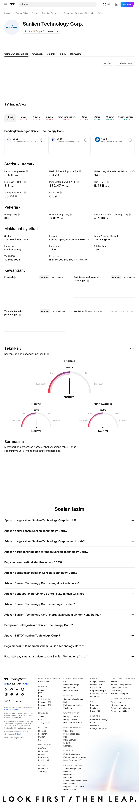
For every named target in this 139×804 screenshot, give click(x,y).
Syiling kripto (44, 699)
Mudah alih (43, 768)
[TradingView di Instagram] (22, 689)
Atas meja (42, 771)
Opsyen (41, 754)
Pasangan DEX (44, 705)
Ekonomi (42, 731)
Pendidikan (95, 708)
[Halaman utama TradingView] (15, 679)
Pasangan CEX (44, 702)
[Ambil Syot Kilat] (105, 63)
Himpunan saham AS (72, 722)
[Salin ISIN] (77, 260)
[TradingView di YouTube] (17, 689)
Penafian (67, 771)
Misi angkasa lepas (71, 734)
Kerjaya (66, 743)
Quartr (19, 734)
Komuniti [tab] (50, 53)
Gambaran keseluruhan (73, 699)
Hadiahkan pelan (70, 690)
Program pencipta (98, 690)
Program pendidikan (119, 711)
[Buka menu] (5, 4)
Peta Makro (43, 757)
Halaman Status (70, 789)
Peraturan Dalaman (98, 693)
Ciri (64, 681)
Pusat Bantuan (69, 740)
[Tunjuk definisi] (27, 171)
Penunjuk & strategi (99, 719)
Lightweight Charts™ (119, 687)
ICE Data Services (11, 709)
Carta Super (43, 681)
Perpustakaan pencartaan (122, 684)
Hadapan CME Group (72, 716)
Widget (113, 681)
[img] (54, 31)
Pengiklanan (115, 702)
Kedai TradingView (71, 754)
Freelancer (95, 725)
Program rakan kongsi (120, 708)
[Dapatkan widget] (110, 63)
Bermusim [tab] (75, 53)
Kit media (67, 746)
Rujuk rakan (95, 687)
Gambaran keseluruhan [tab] (16, 53)
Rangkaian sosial (97, 681)
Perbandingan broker (72, 705)
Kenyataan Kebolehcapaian (75, 780)
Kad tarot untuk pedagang (75, 757)
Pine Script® (43, 760)
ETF (40, 693)
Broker (66, 702)
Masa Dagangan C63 (72, 760)
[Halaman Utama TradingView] (12, 4)
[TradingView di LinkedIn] (6, 694)
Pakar (92, 722)
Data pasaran (69, 687)
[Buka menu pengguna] (116, 4)
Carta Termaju (116, 690)
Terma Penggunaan (72, 768)
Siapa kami (68, 731)
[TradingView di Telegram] (12, 694)
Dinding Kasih (96, 684)
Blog (65, 737)
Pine (40, 708)
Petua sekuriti (69, 783)
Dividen (41, 737)
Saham (41, 690)
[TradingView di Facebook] (12, 689)
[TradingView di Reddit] (22, 694)
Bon (40, 696)
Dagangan (94, 705)
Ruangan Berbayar (98, 728)
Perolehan (42, 734)
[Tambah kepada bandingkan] (41, 140)
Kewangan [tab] (37, 53)
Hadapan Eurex (70, 719)
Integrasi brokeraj (118, 705)
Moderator (94, 696)
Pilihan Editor (96, 711)
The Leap (67, 708)
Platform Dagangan (119, 693)
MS (108, 4)
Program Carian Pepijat (73, 786)
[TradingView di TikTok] (17, 694)
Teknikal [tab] (62, 53)
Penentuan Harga (71, 684)
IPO (40, 740)
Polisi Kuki (67, 777)
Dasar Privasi (69, 774)
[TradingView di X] (6, 689)
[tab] (44, 277)
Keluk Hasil (43, 751)
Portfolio (42, 748)
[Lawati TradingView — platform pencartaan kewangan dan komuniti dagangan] (15, 104)
